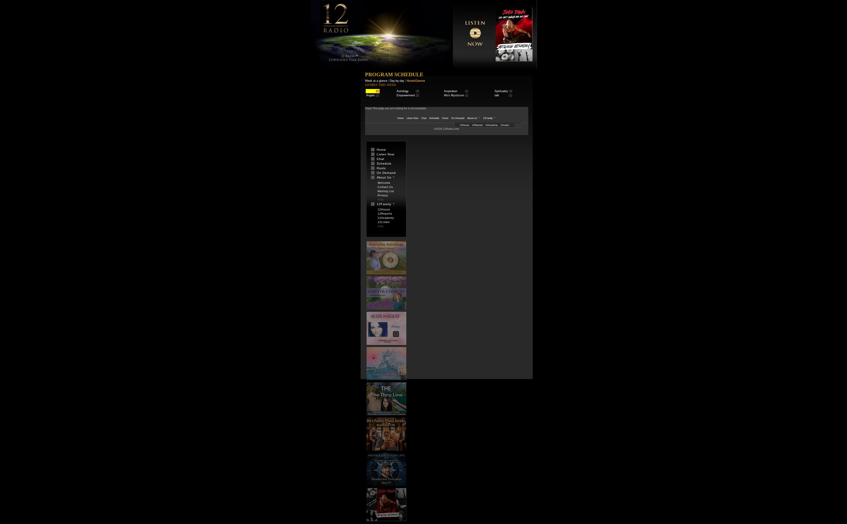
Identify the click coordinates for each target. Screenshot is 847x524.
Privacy (383, 195)
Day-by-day (397, 80)
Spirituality (501, 91)
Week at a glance (376, 80)
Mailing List (386, 191)
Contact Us (385, 187)
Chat (423, 118)
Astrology (403, 91)
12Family (488, 118)
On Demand (457, 118)
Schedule (434, 118)
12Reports (477, 125)
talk (497, 95)
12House (464, 125)
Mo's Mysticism (454, 95)
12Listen (504, 125)
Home (400, 118)
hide (518, 125)
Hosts (445, 118)
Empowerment (406, 95)
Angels (370, 95)
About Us (472, 118)
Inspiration (450, 91)
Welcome (384, 182)
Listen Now (412, 118)
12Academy (491, 125)
